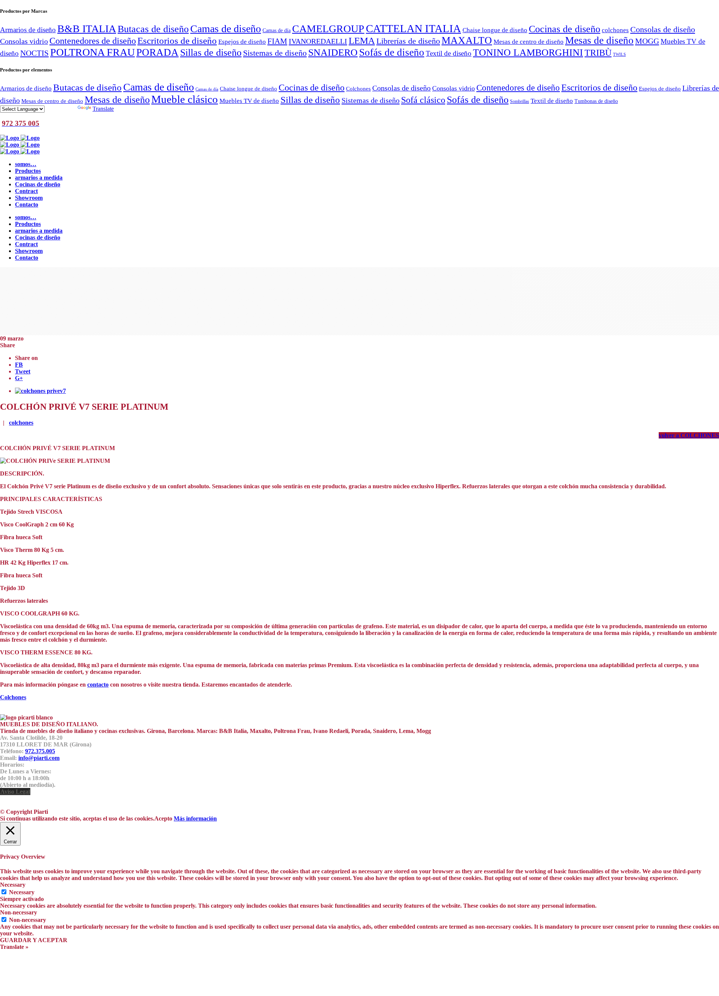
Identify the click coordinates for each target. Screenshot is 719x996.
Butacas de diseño (153, 28)
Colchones (358, 88)
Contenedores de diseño (92, 41)
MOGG (647, 41)
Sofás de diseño (391, 52)
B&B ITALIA (86, 28)
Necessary (21, 892)
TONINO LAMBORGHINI (528, 52)
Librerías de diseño (408, 41)
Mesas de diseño (599, 40)
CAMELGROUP (328, 28)
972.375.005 (40, 751)
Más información (195, 818)
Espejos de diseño (242, 41)
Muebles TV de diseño (249, 100)
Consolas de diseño (662, 29)
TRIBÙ (598, 53)
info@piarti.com (39, 758)
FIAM (277, 41)
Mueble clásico (184, 99)
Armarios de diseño (28, 30)
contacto (98, 684)
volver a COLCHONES (689, 435)
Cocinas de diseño (564, 29)
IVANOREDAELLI (318, 41)
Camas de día (277, 30)
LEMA (362, 40)
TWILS (619, 54)
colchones (615, 30)
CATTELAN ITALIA (413, 28)
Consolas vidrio (24, 41)
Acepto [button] (163, 818)
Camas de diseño (225, 28)
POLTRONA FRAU (92, 52)
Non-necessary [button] (18, 912)
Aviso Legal (15, 791)
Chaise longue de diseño (494, 30)
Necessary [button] (12, 885)
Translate (103, 109)
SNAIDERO (333, 52)
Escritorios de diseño (177, 40)
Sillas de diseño (211, 52)
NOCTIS (34, 53)
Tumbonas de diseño (596, 101)
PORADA (157, 52)
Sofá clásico (423, 100)
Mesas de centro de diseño (529, 41)
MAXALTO (467, 40)
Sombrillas (519, 101)
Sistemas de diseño (275, 53)
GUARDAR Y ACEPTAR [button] (33, 940)
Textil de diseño (448, 53)
